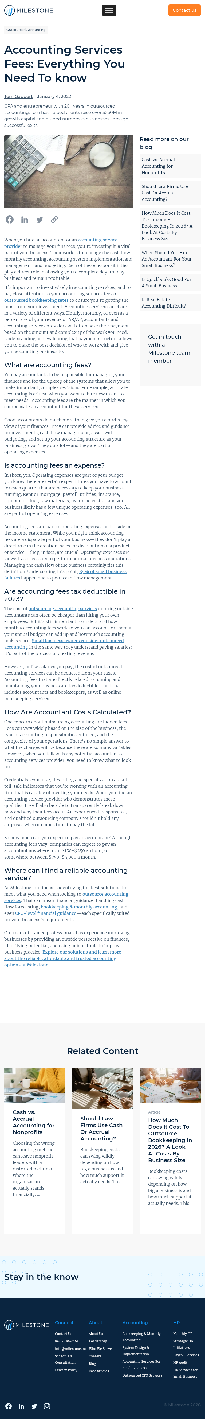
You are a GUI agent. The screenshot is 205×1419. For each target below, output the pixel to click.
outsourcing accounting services (63, 608)
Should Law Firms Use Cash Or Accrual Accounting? (165, 193)
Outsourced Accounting (25, 30)
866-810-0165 (67, 1341)
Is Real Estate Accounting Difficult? (164, 303)
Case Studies (99, 1371)
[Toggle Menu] (109, 10)
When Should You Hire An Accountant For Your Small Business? (167, 259)
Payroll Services (186, 1355)
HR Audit (180, 1363)
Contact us (184, 10)
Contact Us (63, 1334)
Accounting (135, 1322)
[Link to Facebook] (8, 1406)
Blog (92, 1364)
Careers (95, 1356)
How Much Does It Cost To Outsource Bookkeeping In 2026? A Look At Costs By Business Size (167, 225)
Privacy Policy (66, 1370)
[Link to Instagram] (47, 1406)
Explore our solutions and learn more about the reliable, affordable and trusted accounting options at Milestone (62, 958)
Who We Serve (100, 1349)
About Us (96, 1334)
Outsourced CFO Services (142, 1375)
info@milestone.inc (70, 1349)
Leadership (98, 1341)
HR (176, 1322)
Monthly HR (182, 1334)
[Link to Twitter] (34, 1406)
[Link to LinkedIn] (21, 1406)
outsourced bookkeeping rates (36, 300)
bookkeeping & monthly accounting (79, 907)
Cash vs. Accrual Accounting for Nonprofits (158, 166)
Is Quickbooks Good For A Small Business (166, 282)
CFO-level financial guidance (45, 913)
